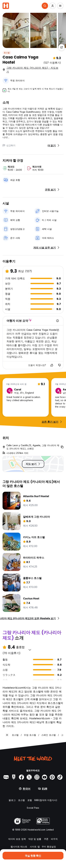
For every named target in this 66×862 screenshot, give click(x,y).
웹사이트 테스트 (19, 846)
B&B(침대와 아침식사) (45, 800)
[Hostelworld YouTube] (44, 777)
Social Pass (33, 807)
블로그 (12, 800)
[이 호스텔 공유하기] (61, 47)
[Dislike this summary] (59, 365)
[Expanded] (7, 735)
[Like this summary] (52, 365)
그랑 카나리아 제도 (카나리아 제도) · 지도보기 (32, 69)
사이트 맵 (35, 846)
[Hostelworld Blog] (6, 777)
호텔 (29, 800)
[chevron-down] (30, 650)
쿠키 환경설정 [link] (49, 846)
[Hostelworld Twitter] (29, 777)
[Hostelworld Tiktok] (59, 777)
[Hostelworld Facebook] (21, 777)
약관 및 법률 (34, 839)
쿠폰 (46, 839)
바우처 (54, 839)
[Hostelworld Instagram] (36, 777)
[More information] (57, 321)
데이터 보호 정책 (17, 839)
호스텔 (7, 52)
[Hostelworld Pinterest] (52, 777)
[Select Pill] (45, 6)
